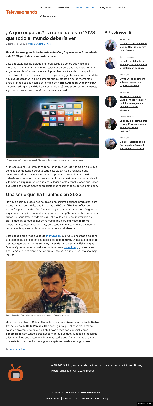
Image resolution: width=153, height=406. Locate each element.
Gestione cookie (144, 404)
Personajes (63, 7)
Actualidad (45, 7)
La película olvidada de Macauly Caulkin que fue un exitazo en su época (133, 64)
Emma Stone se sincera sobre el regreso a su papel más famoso (132, 82)
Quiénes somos (48, 16)
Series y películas (84, 7)
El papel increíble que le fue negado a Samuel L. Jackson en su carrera (132, 145)
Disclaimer (87, 398)
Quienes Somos (52, 398)
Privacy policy (101, 398)
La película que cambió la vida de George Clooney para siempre (133, 47)
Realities (122, 7)
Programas (105, 7)
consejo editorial (71, 398)
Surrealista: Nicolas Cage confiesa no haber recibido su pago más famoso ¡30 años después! (133, 103)
